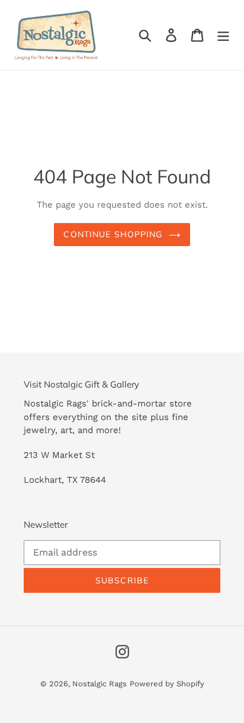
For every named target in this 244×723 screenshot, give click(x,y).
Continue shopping (112, 234)
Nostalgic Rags (99, 683)
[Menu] (223, 35)
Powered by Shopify (167, 683)
